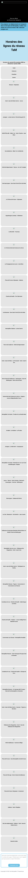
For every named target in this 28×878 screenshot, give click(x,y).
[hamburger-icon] (25, 15)
